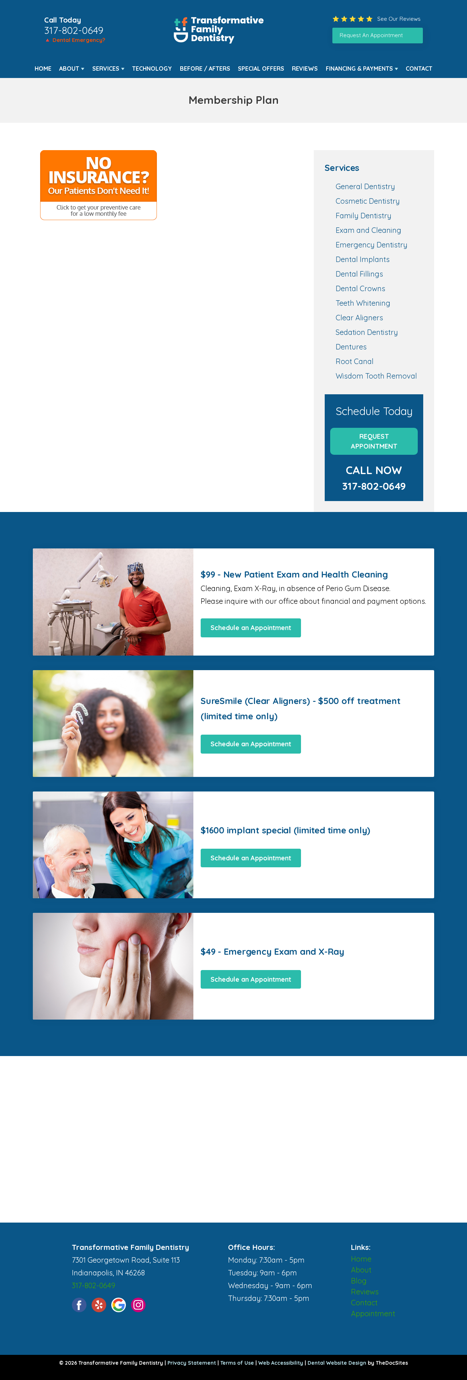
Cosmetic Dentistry (368, 201)
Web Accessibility (280, 1363)
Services (105, 68)
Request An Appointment (371, 35)
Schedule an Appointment (251, 627)
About (69, 68)
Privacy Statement (191, 1363)
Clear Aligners (359, 317)
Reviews (305, 68)
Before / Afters (205, 68)
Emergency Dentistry (372, 244)
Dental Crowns (360, 288)
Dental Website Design (337, 1363)
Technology (152, 68)
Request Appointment (374, 441)
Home (43, 68)
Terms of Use (237, 1363)
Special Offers (261, 68)
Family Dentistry (363, 215)
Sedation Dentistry (367, 332)
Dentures (351, 346)
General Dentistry (365, 186)
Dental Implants (363, 259)
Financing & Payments (359, 68)
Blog (359, 1280)
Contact (419, 68)
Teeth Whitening (363, 303)
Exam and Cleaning (368, 230)
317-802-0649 (73, 30)
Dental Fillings (359, 273)
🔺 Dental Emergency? (74, 39)
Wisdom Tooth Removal (376, 375)
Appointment (373, 1313)
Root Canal (355, 361)
